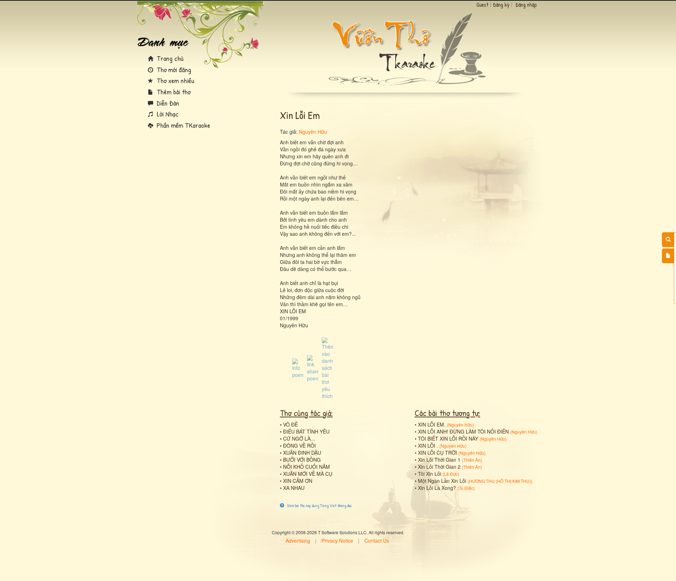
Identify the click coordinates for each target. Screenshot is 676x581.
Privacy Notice (337, 540)
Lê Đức (451, 474)
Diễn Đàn (167, 103)
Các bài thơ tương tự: (447, 412)
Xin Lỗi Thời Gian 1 (439, 459)
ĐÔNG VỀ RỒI (299, 445)
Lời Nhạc (167, 114)
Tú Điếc (466, 488)
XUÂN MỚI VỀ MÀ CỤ (307, 473)
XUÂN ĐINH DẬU (302, 452)
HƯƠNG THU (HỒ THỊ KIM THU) (500, 481)
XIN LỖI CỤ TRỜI (437, 452)
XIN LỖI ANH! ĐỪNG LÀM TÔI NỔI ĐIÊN (463, 431)
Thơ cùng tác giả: (306, 412)
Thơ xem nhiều (174, 80)
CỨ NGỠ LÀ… (299, 438)
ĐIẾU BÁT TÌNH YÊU (306, 431)
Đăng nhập (526, 4)
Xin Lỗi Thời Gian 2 (439, 466)
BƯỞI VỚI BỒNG (302, 459)
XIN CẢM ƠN (297, 480)
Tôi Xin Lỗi (429, 473)
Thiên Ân (472, 460)
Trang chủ (169, 58)
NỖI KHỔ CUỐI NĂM (306, 466)
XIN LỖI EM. (431, 424)
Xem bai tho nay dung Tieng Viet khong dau (319, 506)
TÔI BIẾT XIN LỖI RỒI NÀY (448, 438)
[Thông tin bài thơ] (297, 367)
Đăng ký (501, 4)
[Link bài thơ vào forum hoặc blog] (312, 367)
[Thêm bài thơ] (668, 255)
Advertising (298, 540)
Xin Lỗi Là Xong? (437, 487)
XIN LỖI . (428, 445)
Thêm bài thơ (172, 91)
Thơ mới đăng (173, 69)
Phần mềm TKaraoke (182, 125)
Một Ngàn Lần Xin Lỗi (442, 480)
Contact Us (376, 540)
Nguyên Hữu (313, 131)
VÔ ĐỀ (290, 424)
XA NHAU (294, 487)
